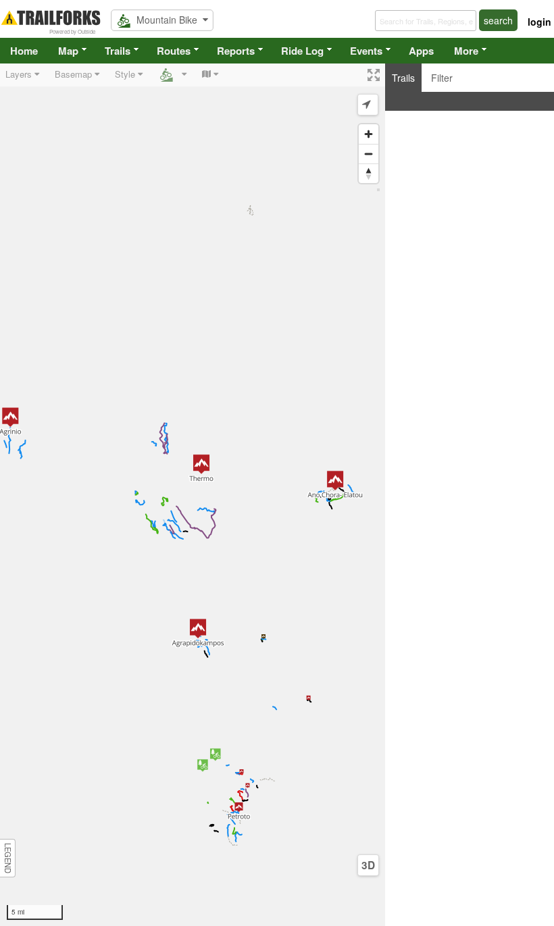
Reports (236, 50)
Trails (117, 50)
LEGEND (8, 858)
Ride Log (302, 50)
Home (24, 50)
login (539, 21)
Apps (421, 50)
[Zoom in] (368, 134)
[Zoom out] (368, 153)
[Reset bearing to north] (368, 173)
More (466, 50)
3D (368, 865)
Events (366, 50)
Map (68, 50)
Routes (174, 50)
